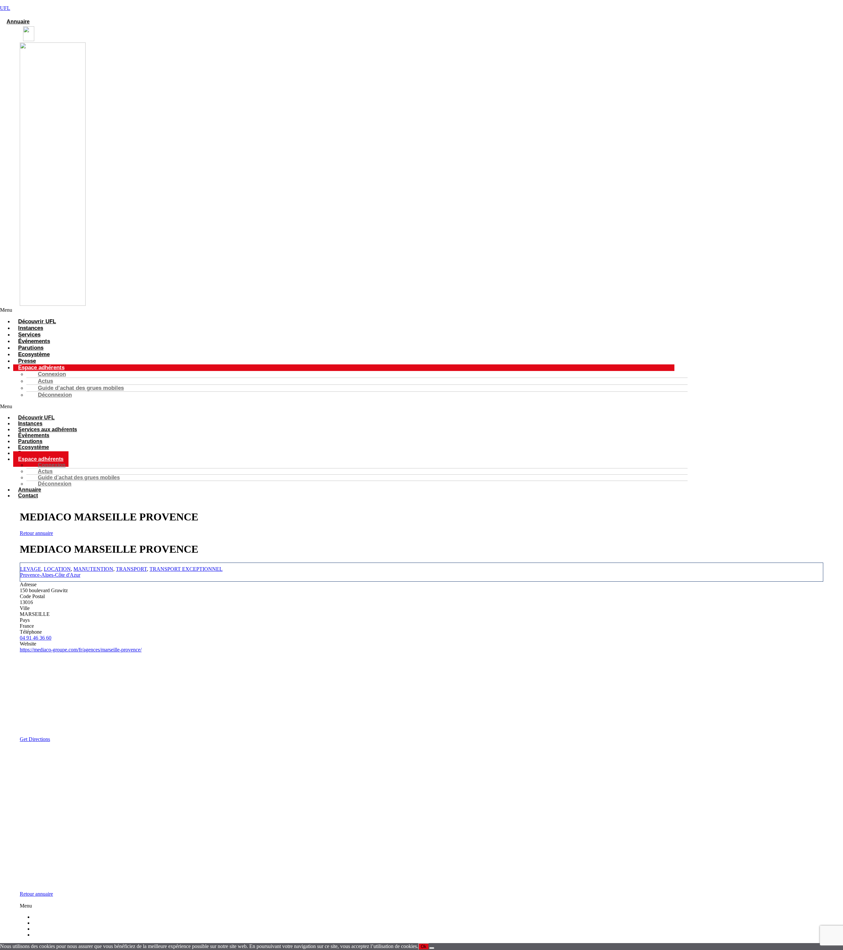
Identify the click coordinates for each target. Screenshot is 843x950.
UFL (5, 8)
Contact (28, 495)
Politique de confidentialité (69, 934)
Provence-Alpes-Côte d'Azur (50, 575)
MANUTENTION (93, 569)
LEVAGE (30, 569)
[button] (337, 310)
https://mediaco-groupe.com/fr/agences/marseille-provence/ (81, 649)
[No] (431, 948)
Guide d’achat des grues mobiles (81, 388)
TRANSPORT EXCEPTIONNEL (186, 569)
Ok (423, 946)
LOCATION (57, 569)
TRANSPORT (131, 569)
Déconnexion (55, 395)
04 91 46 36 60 (35, 638)
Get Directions (35, 739)
